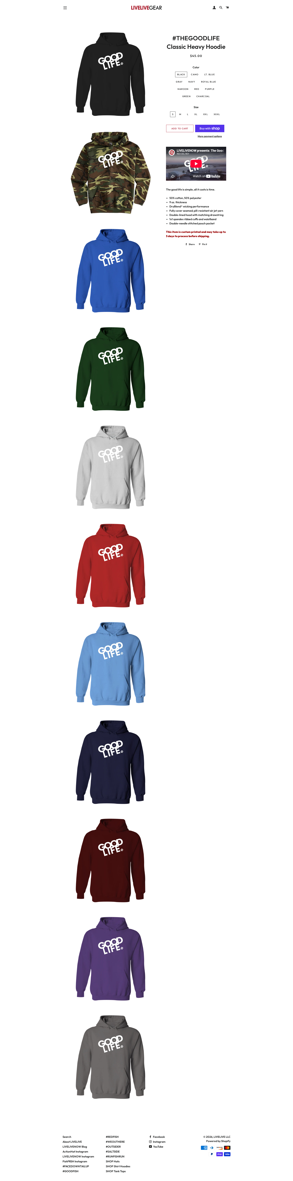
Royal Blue (208, 81)
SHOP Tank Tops (116, 1171)
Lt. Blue (209, 74)
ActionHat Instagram (75, 1151)
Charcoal (203, 96)
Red (196, 89)
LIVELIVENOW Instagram (78, 1156)
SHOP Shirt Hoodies (118, 1166)
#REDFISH (112, 1136)
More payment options (210, 136)
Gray (179, 81)
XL (196, 114)
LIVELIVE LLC (222, 1136)
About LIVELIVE (72, 1141)
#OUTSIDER (113, 1146)
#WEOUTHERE (115, 1141)
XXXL (217, 114)
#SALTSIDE (113, 1151)
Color (196, 67)
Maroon (183, 89)
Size (196, 107)
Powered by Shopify (218, 1141)
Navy (191, 81)
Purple (209, 89)
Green (186, 96)
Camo (194, 74)
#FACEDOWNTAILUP (76, 1166)
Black (181, 74)
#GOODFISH (71, 1171)
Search (67, 1136)
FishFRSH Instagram (75, 1161)
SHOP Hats (113, 1161)
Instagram (158, 1141)
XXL (205, 114)
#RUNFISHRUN (115, 1156)
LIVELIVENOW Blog (75, 1146)
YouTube (158, 1146)
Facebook (158, 1136)
